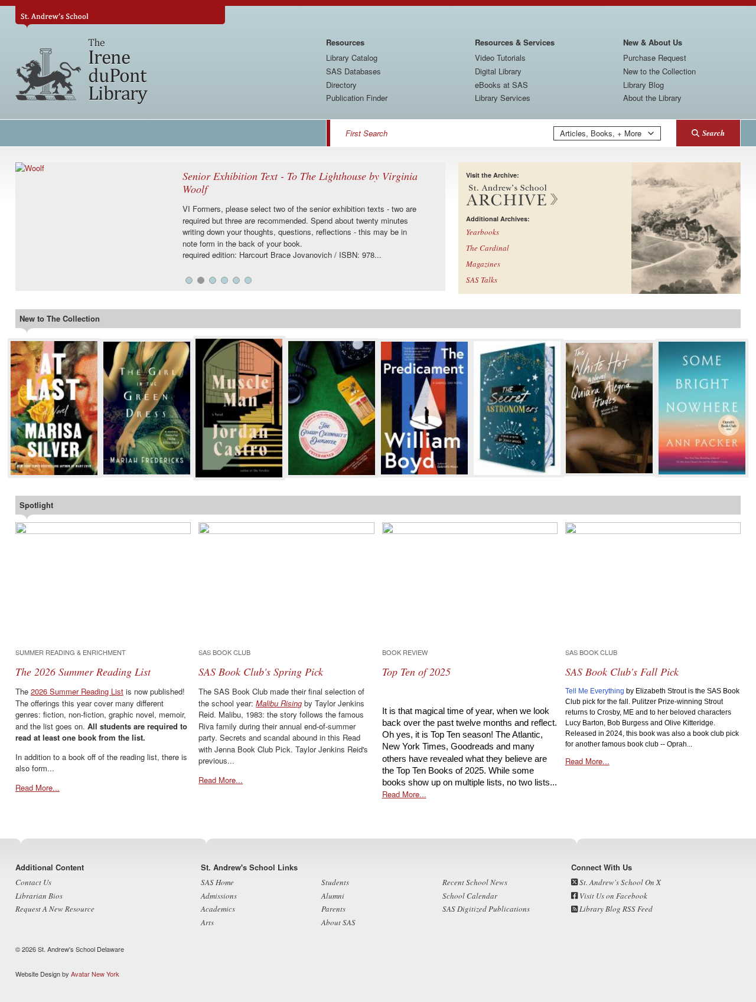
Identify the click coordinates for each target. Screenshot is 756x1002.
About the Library (652, 97)
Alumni (332, 895)
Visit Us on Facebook (612, 895)
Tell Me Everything (594, 691)
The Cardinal (487, 248)
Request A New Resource (54, 908)
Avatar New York (95, 973)
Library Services (502, 97)
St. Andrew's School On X (619, 882)
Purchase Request (654, 57)
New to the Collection (659, 71)
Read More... (37, 787)
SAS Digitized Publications (486, 908)
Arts (207, 922)
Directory (341, 84)
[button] (189, 280)
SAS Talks (481, 279)
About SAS (338, 922)
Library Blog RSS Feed (615, 908)
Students (335, 882)
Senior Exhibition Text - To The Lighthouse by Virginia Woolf (300, 182)
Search (713, 132)
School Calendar (469, 895)
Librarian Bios (39, 895)
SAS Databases (353, 71)
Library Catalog (351, 57)
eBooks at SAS (501, 84)
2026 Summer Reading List (77, 691)
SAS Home (217, 882)
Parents (333, 908)
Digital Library (498, 71)
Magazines (483, 263)
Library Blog (643, 84)
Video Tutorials (500, 57)
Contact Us (33, 882)
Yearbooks (482, 232)
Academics (218, 908)
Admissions (219, 895)
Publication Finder (356, 97)
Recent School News (474, 882)
